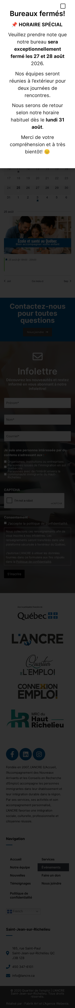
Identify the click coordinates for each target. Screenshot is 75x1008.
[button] (63, 6)
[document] (37, 504)
